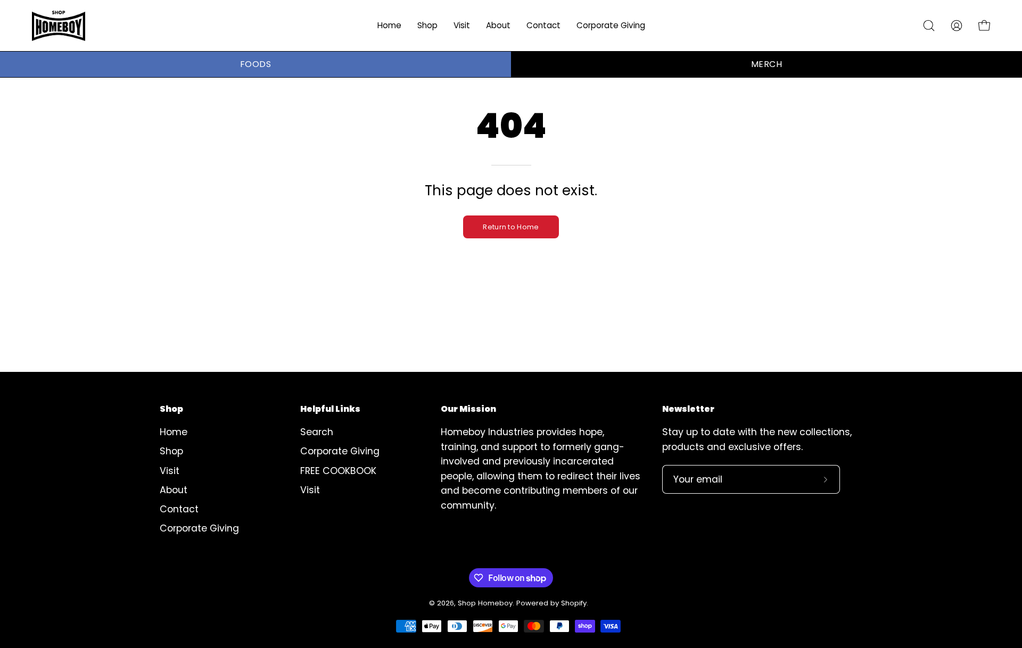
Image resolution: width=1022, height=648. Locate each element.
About (173, 490)
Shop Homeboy (485, 603)
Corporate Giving (199, 528)
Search (316, 432)
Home (173, 432)
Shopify (574, 603)
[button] (462, 25)
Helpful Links (330, 409)
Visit (169, 470)
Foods (255, 64)
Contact (179, 509)
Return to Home (511, 226)
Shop (171, 409)
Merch (766, 64)
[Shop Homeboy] (58, 25)
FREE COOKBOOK (338, 470)
